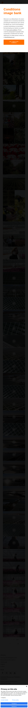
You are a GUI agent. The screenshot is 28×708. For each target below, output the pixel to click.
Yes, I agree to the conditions (13, 42)
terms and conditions (12, 30)
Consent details (4, 700)
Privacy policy (15, 700)
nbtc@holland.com (9, 37)
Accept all (14, 703)
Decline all (14, 706)
